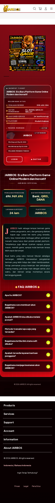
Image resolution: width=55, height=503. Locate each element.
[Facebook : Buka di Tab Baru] (18, 479)
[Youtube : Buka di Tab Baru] (36, 479)
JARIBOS (13, 228)
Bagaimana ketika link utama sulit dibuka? (27, 342)
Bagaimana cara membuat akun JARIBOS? (27, 306)
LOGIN (14, 159)
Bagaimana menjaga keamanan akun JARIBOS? (27, 366)
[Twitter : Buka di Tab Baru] (24, 479)
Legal (26, 486)
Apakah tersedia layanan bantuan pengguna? (27, 354)
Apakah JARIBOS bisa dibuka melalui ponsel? (27, 318)
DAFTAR (37, 159)
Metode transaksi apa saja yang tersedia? (27, 330)
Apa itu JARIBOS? (27, 295)
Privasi (17, 486)
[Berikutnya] (52, 53)
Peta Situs (36, 486)
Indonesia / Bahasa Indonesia (17, 465)
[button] (40, 8)
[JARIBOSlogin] (8, 8)
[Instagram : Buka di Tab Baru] (30, 479)
